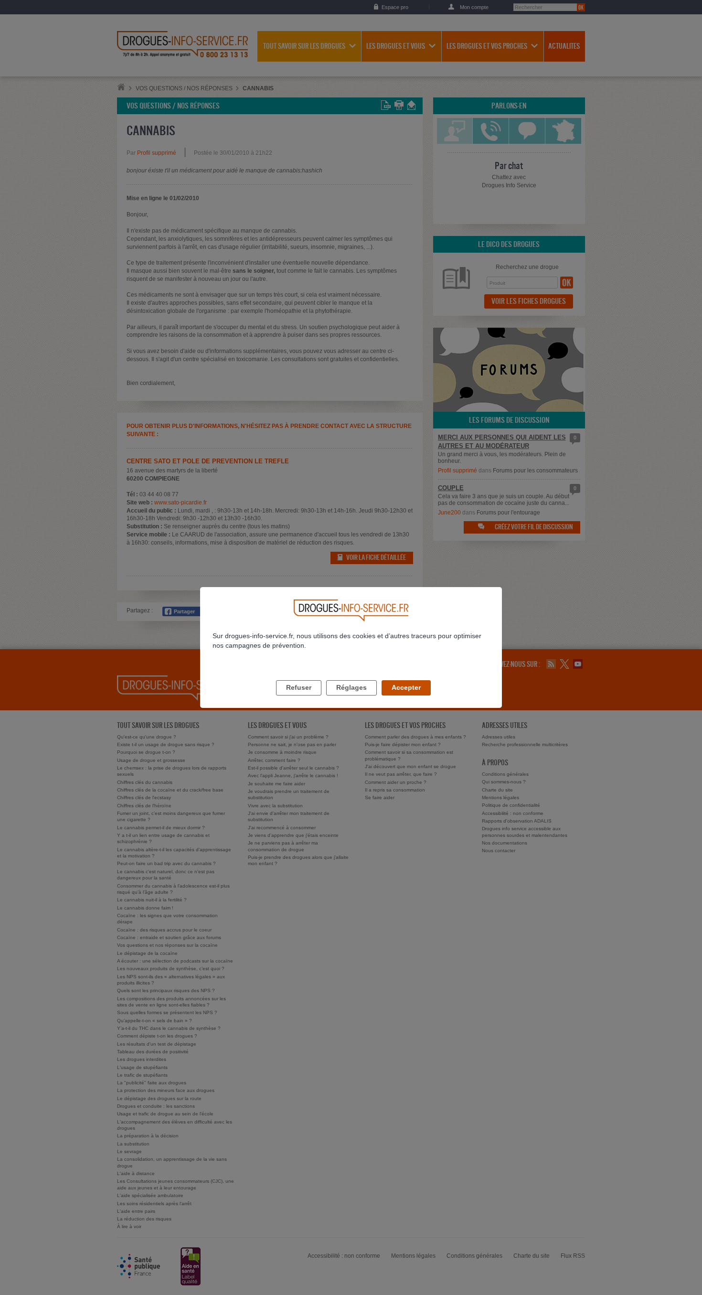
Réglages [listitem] (351, 687)
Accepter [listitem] (406, 687)
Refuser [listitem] (298, 687)
